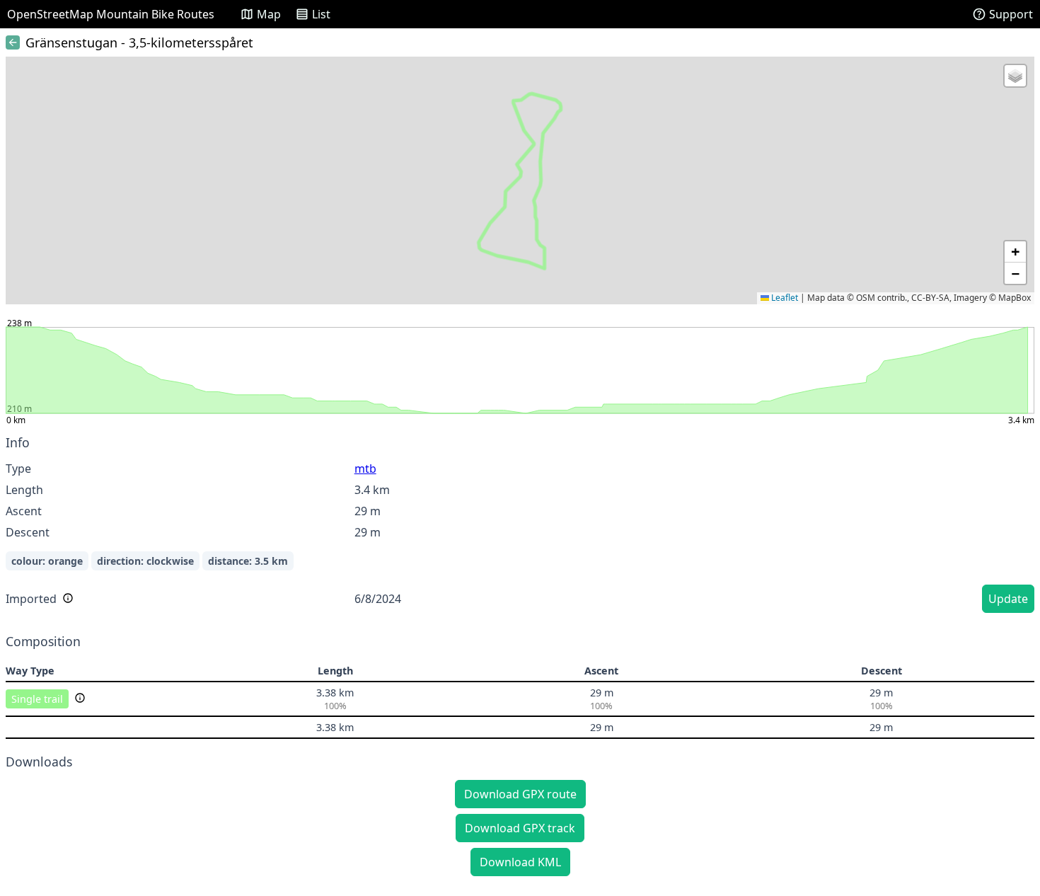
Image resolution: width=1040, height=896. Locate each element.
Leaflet (783, 298)
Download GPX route (520, 794)
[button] (1015, 75)
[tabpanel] (520, 526)
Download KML (520, 862)
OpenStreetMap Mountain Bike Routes (110, 14)
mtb (365, 468)
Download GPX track (520, 828)
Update (1008, 599)
